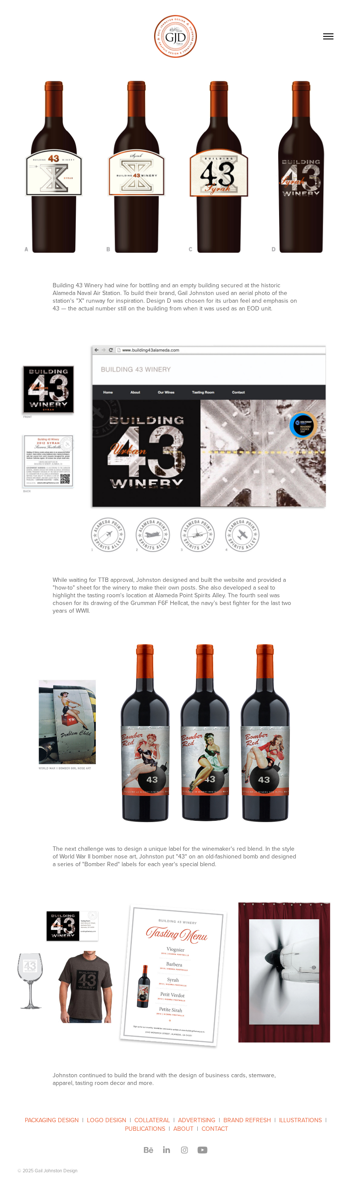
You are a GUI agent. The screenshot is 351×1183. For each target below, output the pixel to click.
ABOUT (183, 1128)
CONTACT (215, 1128)
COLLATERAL (152, 1120)
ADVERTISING (196, 1120)
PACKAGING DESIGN (52, 1120)
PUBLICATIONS (145, 1128)
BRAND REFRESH (247, 1120)
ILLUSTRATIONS (300, 1120)
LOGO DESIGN (106, 1120)
